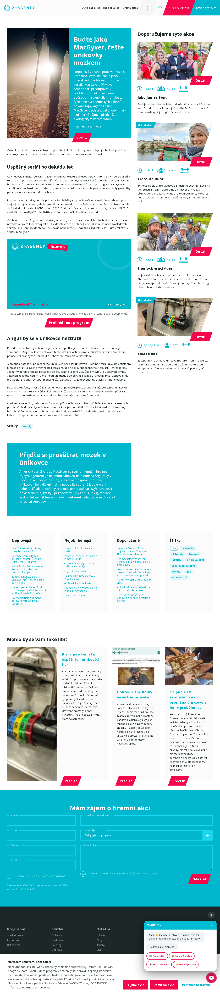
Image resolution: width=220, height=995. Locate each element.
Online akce (130, 7)
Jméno (14, 815)
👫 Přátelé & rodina (182, 956)
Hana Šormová (91, 126)
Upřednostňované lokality (98, 815)
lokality (177, 560)
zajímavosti (179, 577)
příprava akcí (195, 560)
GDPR (99, 949)
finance (194, 554)
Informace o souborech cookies (29, 987)
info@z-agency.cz (206, 7)
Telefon (14, 845)
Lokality (101, 935)
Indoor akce (111, 7)
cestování (188, 548)
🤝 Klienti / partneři (185, 964)
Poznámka (90, 845)
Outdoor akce (91, 7)
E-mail (13, 830)
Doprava (57, 949)
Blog (99, 940)
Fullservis (57, 935)
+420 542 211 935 (179, 7)
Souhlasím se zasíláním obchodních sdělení (39, 876)
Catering (57, 945)
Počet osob (16, 860)
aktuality (178, 554)
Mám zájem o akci (94, 830)
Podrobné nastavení (196, 985)
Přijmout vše (135, 985)
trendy (27, 426)
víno (188, 571)
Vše (174, 548)
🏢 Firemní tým (157, 956)
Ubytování (57, 940)
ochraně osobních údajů (21, 889)
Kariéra (100, 945)
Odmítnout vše (163, 985)
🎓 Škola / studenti (159, 964)
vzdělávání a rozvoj (184, 565)
